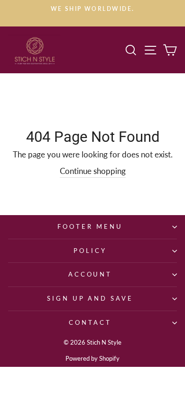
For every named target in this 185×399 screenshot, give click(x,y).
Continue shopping (93, 171)
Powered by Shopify (92, 358)
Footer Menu (90, 226)
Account (90, 274)
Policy (90, 250)
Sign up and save (90, 298)
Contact (90, 322)
